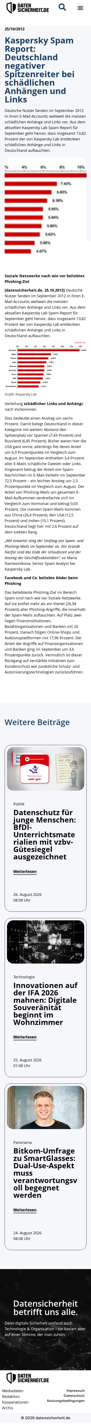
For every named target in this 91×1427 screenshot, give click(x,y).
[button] (80, 8)
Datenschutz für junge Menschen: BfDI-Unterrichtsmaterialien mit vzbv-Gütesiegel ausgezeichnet (44, 834)
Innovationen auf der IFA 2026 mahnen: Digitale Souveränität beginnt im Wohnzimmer (45, 1003)
